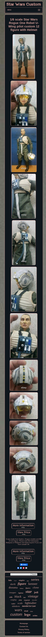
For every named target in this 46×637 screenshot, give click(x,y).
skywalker (34, 600)
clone (36, 587)
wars (18, 610)
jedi (36, 592)
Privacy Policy (23, 629)
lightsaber (30, 603)
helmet (21, 588)
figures (28, 588)
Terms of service (24, 632)
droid (26, 611)
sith (10, 597)
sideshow (16, 606)
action (35, 615)
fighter (20, 593)
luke (10, 580)
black (18, 596)
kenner (32, 583)
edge (28, 580)
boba (31, 611)
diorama (13, 587)
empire (22, 580)
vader (13, 604)
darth (13, 584)
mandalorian (29, 606)
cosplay (13, 600)
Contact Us (24, 626)
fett (24, 597)
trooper (12, 592)
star (29, 591)
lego (27, 614)
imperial (27, 600)
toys (15, 580)
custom (16, 614)
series (35, 579)
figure (22, 583)
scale (20, 603)
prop (20, 600)
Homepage (24, 623)
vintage (33, 596)
